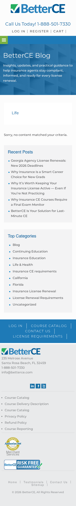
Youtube (43, 386)
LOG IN (16, 326)
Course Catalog (17, 398)
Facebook (38, 386)
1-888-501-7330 (54, 24)
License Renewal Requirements (38, 298)
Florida (18, 284)
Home (12, 482)
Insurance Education (29, 258)
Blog (16, 245)
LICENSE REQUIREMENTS (38, 336)
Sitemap (37, 484)
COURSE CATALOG (49, 326)
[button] (4, 40)
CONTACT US (37, 331)
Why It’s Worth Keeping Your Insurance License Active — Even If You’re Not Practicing (38, 188)
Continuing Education (30, 251)
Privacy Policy (16, 416)
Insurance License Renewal (34, 291)
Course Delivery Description (27, 404)
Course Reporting (19, 429)
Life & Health (23, 265)
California (20, 278)
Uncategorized (24, 304)
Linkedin (32, 386)
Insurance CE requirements (35, 271)
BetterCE (38, 9)
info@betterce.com (17, 372)
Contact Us (59, 482)
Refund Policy (16, 422)
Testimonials (34, 482)
